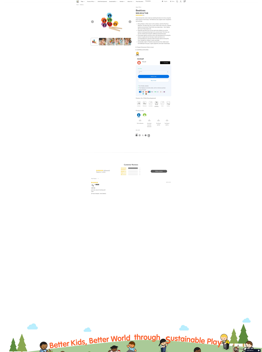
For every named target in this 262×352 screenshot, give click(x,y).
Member (122, 1)
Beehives (82, 4)
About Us (130, 1)
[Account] (180, 1)
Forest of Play (90, 1)
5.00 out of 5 (106, 170)
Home (77, 4)
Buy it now (153, 80)
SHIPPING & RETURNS (142, 50)
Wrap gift (144, 61)
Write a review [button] (159, 171)
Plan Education (139, 1)
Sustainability (112, 1)
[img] (94, 182)
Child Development (102, 1)
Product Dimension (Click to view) (145, 47)
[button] (94, 41)
